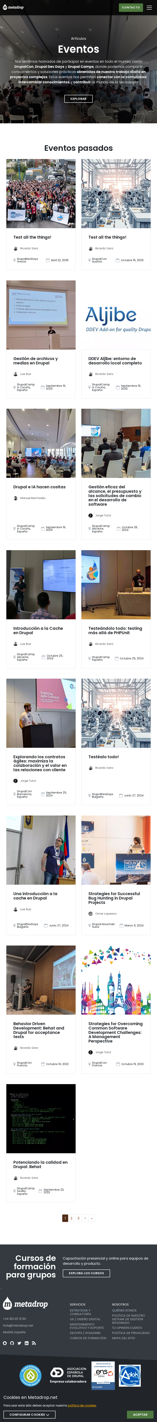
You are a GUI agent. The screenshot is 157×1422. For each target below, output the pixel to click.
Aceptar (140, 1414)
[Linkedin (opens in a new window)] (27, 1343)
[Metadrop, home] (13, 8)
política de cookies (82, 1405)
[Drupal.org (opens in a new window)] (5, 1343)
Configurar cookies (28, 1414)
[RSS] (34, 1343)
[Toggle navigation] (149, 7)
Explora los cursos (86, 1273)
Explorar (78, 99)
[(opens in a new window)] (30, 1375)
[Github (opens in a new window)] (12, 1343)
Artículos (78, 38)
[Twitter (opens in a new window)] (19, 1343)
